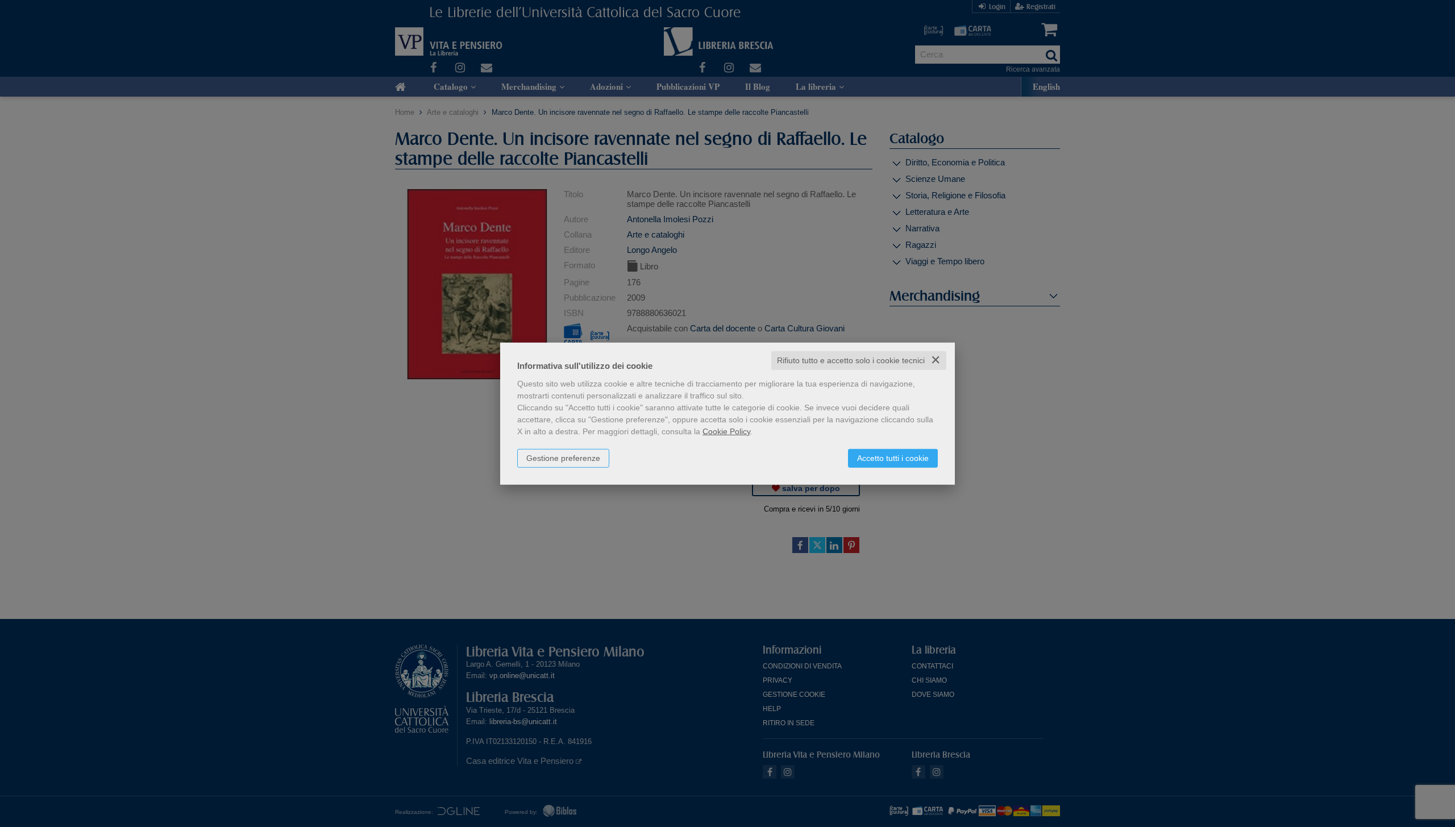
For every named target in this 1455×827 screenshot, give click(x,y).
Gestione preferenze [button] (563, 458)
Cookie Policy (726, 431)
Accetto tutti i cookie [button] (893, 458)
